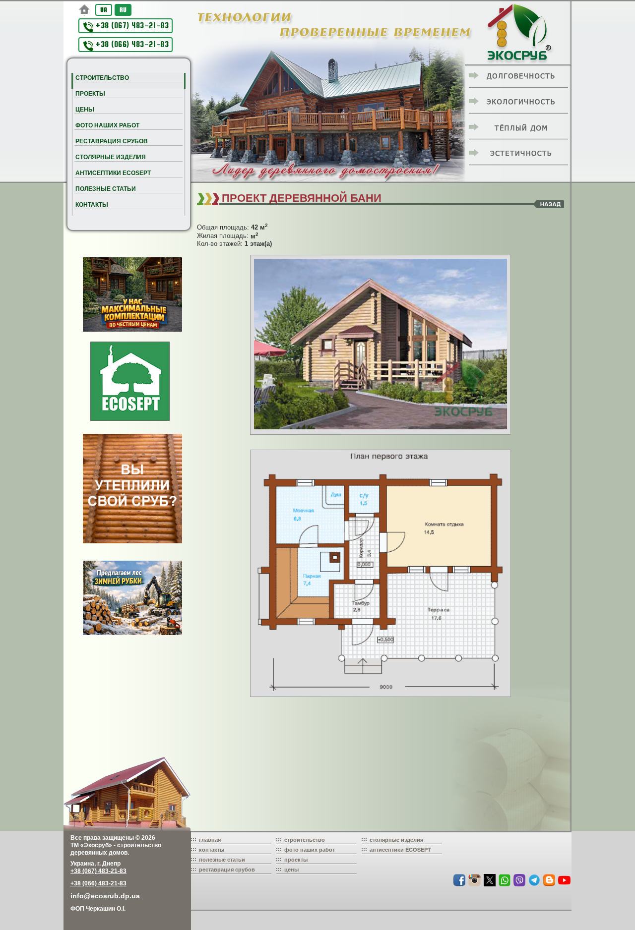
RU (123, 9)
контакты (211, 849)
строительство (304, 839)
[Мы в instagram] (475, 884)
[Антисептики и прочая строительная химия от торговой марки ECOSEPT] (130, 381)
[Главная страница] (84, 10)
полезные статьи (222, 859)
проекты (296, 859)
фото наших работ (309, 849)
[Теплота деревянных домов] (518, 128)
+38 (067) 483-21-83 (132, 25)
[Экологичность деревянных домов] (518, 102)
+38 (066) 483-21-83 (132, 44)
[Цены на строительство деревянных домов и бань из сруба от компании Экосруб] (132, 294)
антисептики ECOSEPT (400, 849)
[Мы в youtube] (564, 884)
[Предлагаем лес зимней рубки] (132, 598)
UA (103, 9)
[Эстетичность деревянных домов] (518, 154)
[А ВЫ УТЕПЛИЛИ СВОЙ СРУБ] (132, 488)
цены (291, 869)
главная (210, 839)
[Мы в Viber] (520, 884)
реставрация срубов (227, 869)
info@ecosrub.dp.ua (105, 896)
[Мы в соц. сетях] (460, 884)
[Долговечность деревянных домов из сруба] (518, 76)
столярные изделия (396, 839)
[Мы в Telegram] (535, 884)
